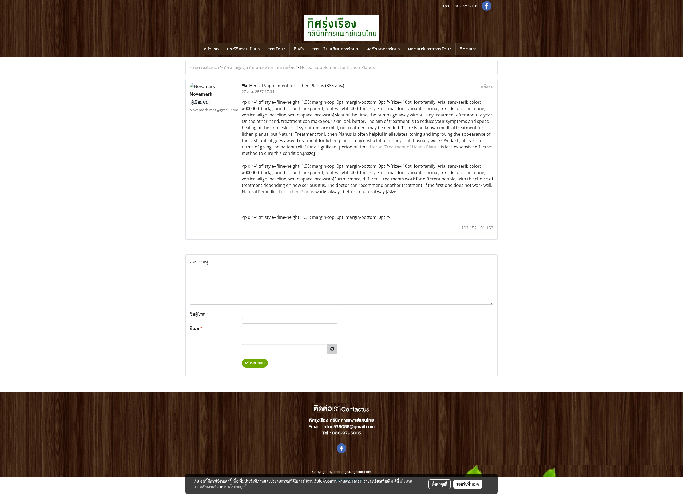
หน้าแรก (211, 49)
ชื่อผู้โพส (199, 314)
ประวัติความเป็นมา (243, 49)
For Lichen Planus (297, 192)
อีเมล (196, 328)
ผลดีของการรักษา (383, 49)
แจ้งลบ (487, 86)
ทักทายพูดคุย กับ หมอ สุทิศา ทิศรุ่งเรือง (259, 67)
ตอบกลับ (257, 363)
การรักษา (276, 49)
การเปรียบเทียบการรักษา (335, 49)
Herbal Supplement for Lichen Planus (337, 67)
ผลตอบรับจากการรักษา (429, 49)
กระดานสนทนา (204, 67)
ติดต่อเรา (468, 49)
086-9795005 (465, 6)
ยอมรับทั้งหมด (467, 484)
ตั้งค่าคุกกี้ (439, 484)
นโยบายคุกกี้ (237, 486)
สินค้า (299, 49)
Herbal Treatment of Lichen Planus (405, 147)
